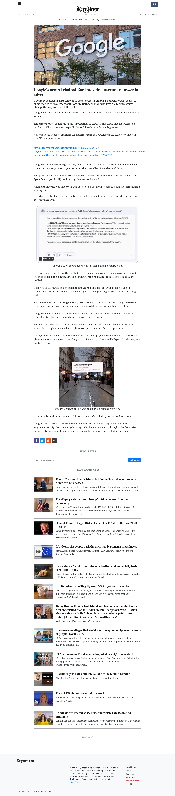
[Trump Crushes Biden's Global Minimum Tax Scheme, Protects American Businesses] (43, 484)
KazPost (87, 9)
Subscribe (135, 460)
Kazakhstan (64, 19)
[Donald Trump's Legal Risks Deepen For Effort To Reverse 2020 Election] (43, 528)
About (50, 791)
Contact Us (41, 791)
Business (83, 19)
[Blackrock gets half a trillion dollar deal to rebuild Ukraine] (43, 679)
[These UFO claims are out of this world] (43, 698)
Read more (75, 782)
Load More (87, 737)
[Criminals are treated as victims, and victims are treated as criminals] (43, 718)
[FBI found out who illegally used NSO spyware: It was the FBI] (43, 591)
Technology (94, 19)
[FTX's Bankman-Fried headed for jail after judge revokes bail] (43, 659)
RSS (130, 784)
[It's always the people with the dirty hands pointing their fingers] (43, 551)
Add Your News (109, 19)
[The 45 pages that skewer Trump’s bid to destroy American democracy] (43, 504)
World (74, 19)
